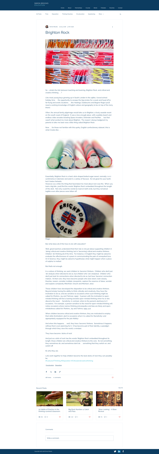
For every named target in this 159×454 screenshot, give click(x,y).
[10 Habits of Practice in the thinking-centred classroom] (49, 398)
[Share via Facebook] (46, 372)
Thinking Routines (67, 14)
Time (46, 14)
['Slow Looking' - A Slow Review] (109, 398)
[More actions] (112, 27)
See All (121, 388)
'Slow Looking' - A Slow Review (107, 410)
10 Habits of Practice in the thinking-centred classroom (49, 410)
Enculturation (80, 14)
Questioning (91, 14)
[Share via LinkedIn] (55, 372)
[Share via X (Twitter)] (51, 372)
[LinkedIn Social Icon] (119, 451)
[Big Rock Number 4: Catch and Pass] (79, 398)
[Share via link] (60, 372)
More (100, 14)
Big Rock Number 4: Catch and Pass (78, 410)
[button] (120, 14)
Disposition (55, 14)
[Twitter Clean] (115, 451)
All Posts (38, 14)
